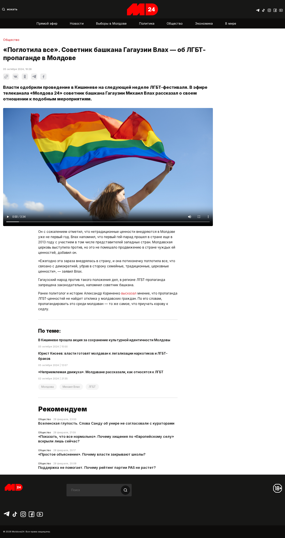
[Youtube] (281, 9)
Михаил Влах (71, 386)
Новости (77, 23)
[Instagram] (269, 9)
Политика (146, 23)
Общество (175, 23)
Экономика (204, 23)
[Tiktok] (263, 9)
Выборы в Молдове (111, 23)
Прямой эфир (46, 23)
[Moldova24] (142, 9)
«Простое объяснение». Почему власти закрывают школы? (91, 454)
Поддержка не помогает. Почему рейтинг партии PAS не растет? (97, 467)
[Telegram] (258, 9)
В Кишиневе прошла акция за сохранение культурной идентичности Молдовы (104, 340)
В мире (230, 23)
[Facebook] (275, 9)
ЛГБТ (92, 386)
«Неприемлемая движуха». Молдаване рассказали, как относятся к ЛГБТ (100, 372)
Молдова (47, 386)
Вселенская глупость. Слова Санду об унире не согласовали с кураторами (106, 423)
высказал (128, 293)
